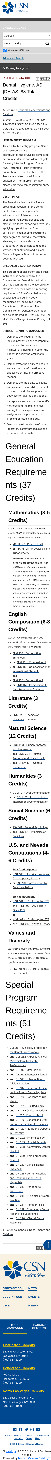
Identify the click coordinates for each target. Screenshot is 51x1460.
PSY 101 (17, 968)
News (32, 1288)
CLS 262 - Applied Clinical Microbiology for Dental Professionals (28, 1061)
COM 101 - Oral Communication (31, 792)
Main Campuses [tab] (15, 1326)
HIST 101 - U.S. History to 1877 (31, 901)
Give (6, 1305)
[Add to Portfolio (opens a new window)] (41, 78)
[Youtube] (38, 1429)
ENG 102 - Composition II (28, 680)
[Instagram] (32, 1429)
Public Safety (29, 1436)
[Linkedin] (14, 1429)
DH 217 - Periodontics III (30, 1204)
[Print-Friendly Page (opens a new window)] (45, 78)
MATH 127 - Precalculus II (28, 544)
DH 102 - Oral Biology (29, 1069)
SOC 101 (31, 968)
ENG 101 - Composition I (31, 662)
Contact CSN (13, 1288)
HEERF (33, 1305)
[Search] (47, 43)
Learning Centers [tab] (39, 1326)
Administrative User (42, 1436)
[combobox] (27, 35)
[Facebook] (20, 1429)
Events (34, 1296)
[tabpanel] (26, 1377)
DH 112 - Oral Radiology (30, 1105)
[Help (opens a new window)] (48, 78)
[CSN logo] (26, 1270)
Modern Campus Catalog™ (34, 1458)
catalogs (11, 1451)
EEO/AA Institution (18, 1436)
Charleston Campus (19, 1345)
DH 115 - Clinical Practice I (31, 1110)
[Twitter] (26, 1429)
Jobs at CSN (12, 1296)
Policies (8, 1435)
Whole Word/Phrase (18, 50)
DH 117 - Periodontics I (29, 1115)
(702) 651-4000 (12, 1405)
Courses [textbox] (9, 35)
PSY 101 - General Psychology (30, 827)
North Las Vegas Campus (23, 1391)
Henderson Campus (19, 1368)
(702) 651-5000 (12, 1359)
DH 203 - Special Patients (31, 1142)
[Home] (16, 8)
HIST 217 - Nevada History (34, 923)
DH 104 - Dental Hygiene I (31, 1074)
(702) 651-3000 (12, 1382)
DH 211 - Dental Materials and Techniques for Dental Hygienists (28, 1178)
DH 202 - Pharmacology (30, 1137)
